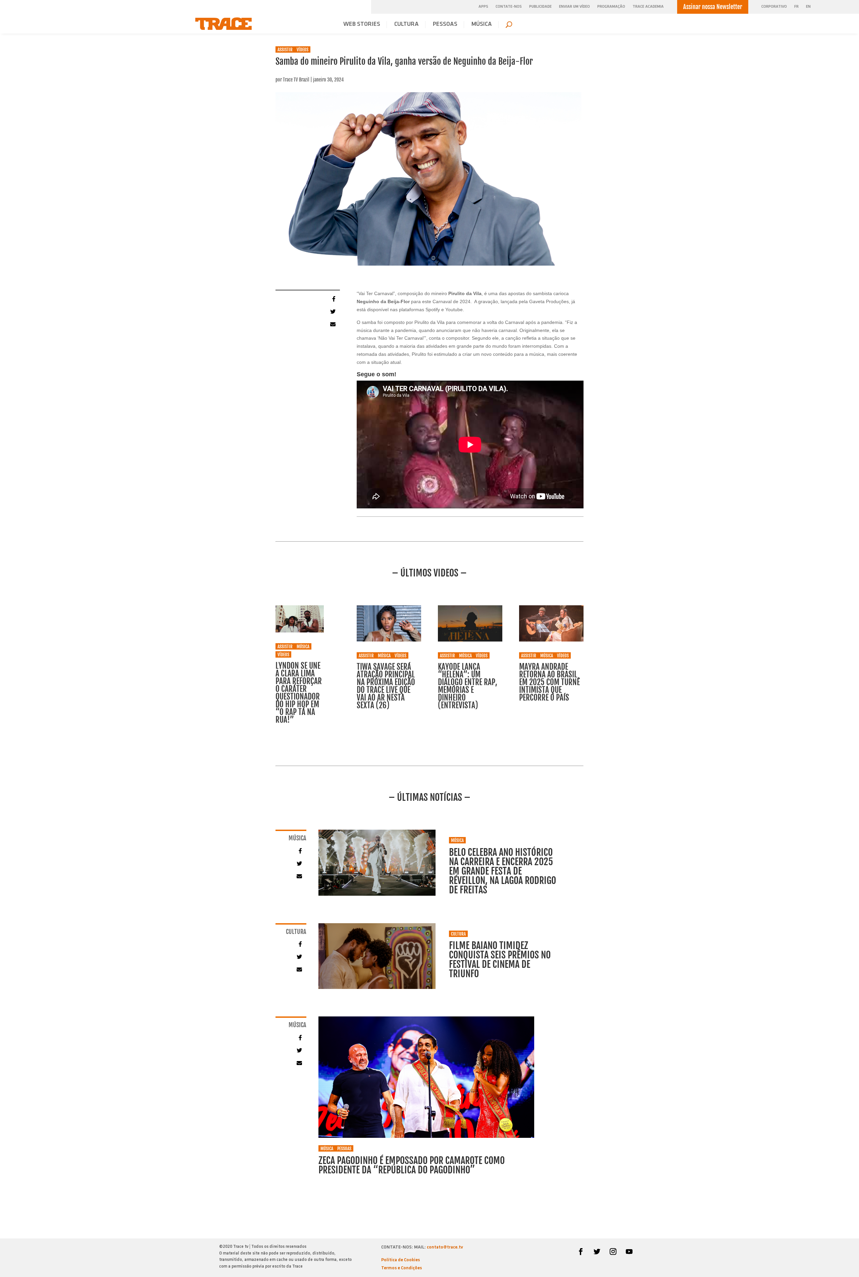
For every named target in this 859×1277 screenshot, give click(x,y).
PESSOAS (445, 24)
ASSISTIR (285, 49)
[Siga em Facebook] (581, 1251)
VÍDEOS (302, 49)
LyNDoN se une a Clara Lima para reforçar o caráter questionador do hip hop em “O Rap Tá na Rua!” (298, 693)
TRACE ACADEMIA (648, 7)
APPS (483, 7)
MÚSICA (481, 24)
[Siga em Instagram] (613, 1251)
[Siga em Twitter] (597, 1251)
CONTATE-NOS (509, 7)
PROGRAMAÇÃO (611, 7)
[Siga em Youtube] (629, 1251)
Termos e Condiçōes (401, 1268)
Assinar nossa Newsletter (712, 6)
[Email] (332, 324)
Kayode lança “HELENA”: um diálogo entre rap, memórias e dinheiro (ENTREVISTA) (467, 686)
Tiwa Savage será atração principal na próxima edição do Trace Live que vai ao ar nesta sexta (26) (386, 686)
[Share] (332, 298)
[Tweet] (332, 311)
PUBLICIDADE (540, 7)
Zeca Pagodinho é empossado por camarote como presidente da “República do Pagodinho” (411, 1165)
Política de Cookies (400, 1260)
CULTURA (406, 24)
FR (796, 7)
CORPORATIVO (774, 7)
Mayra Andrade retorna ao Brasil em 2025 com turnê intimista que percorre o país (549, 682)
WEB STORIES (361, 24)
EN (808, 7)
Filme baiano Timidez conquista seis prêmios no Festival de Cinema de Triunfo (500, 960)
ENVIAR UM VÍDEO (574, 7)
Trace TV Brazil (296, 79)
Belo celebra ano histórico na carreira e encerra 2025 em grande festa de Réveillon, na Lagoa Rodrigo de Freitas (502, 871)
